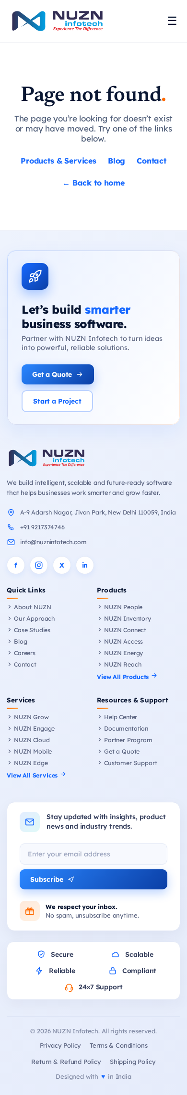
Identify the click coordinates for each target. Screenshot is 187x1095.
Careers (24, 653)
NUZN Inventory (127, 618)
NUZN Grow (31, 717)
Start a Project (57, 401)
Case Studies (32, 630)
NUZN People (123, 607)
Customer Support (130, 762)
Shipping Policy (133, 1061)
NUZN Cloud (31, 740)
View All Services (33, 775)
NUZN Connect (125, 630)
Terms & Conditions (118, 1045)
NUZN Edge (31, 762)
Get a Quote (52, 374)
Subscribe (46, 879)
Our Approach (34, 618)
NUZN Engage (34, 728)
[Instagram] (39, 565)
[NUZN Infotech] (93, 458)
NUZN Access (123, 641)
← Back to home (93, 182)
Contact (151, 160)
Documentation (126, 728)
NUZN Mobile (33, 751)
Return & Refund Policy (66, 1061)
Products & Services (58, 160)
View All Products (124, 676)
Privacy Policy (61, 1045)
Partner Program (128, 740)
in (85, 565)
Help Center (120, 717)
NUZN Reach (122, 664)
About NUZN (32, 607)
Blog (116, 160)
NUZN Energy (123, 653)
